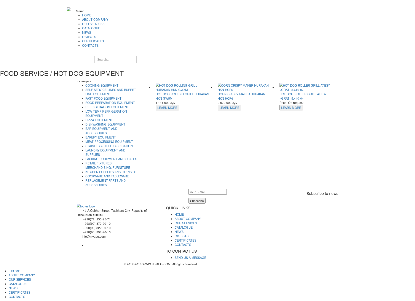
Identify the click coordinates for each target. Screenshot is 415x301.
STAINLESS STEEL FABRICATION (109, 146)
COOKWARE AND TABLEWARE (107, 176)
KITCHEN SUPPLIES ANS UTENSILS (110, 172)
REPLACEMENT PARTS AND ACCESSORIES (105, 182)
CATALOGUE (184, 227)
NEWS (179, 231)
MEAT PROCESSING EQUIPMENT (109, 141)
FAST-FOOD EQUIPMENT (103, 98)
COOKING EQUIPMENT (101, 85)
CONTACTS (183, 244)
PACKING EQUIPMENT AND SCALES (111, 159)
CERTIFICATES (185, 240)
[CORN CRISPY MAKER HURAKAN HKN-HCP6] (245, 87)
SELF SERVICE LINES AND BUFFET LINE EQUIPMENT (110, 92)
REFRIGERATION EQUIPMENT (107, 107)
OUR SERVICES (186, 223)
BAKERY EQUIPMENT (100, 137)
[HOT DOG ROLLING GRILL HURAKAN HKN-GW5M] (183, 87)
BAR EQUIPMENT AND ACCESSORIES (101, 130)
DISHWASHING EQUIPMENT (105, 124)
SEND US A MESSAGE (190, 257)
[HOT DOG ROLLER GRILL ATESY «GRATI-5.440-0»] (307, 87)
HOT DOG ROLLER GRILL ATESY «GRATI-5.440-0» (302, 96)
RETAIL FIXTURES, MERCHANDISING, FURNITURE (107, 165)
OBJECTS (181, 236)
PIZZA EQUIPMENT (99, 120)
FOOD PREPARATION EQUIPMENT (110, 102)
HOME (179, 214)
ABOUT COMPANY (188, 219)
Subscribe (197, 201)
